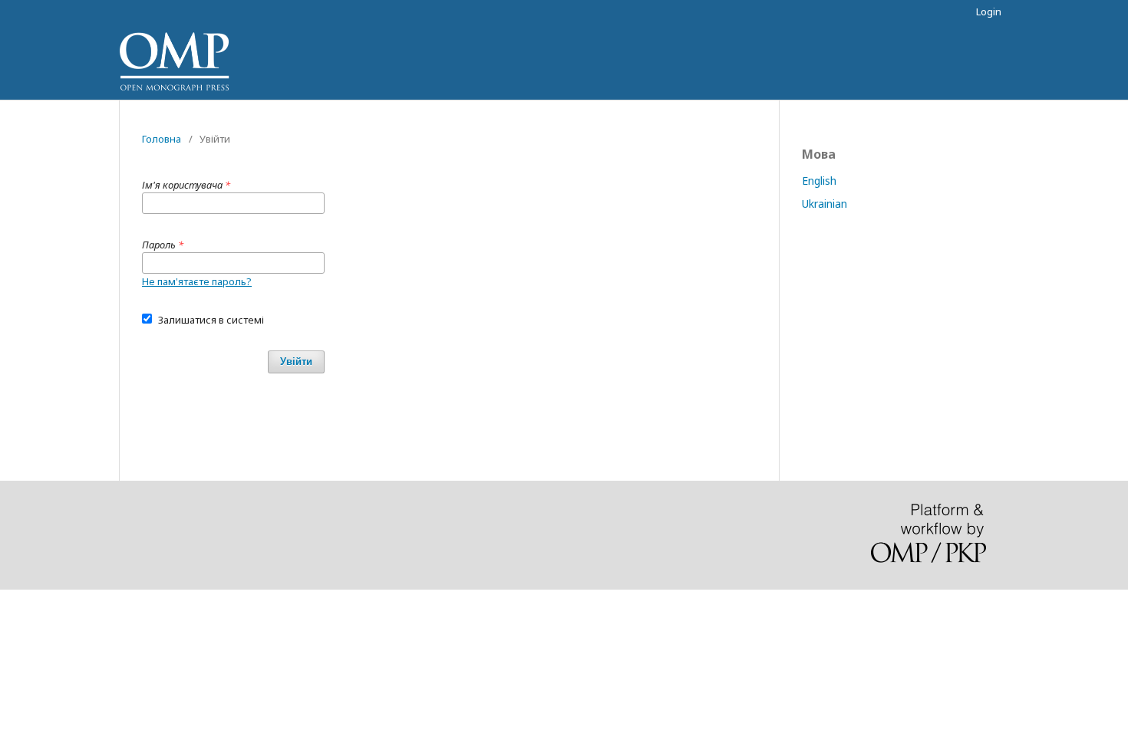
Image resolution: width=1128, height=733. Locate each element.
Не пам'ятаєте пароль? (197, 281)
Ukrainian (824, 203)
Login (988, 11)
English (819, 180)
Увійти (296, 361)
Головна (161, 139)
